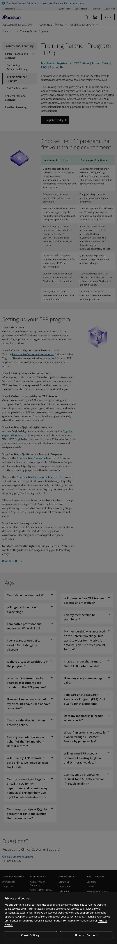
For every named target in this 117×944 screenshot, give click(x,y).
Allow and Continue (86, 935)
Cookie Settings (30, 935)
